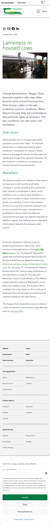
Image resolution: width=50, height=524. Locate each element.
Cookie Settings (8, 447)
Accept (25, 497)
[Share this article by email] (9, 29)
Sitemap (5, 435)
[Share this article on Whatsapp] (4, 29)
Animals (5, 348)
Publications (30, 377)
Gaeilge (28, 441)
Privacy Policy (18, 519)
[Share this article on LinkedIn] (17, 29)
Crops (28, 348)
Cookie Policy (7, 389)
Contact (28, 383)
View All (5, 418)
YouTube (5, 412)
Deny (25, 504)
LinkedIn (29, 412)
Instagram (6, 406)
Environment (7, 354)
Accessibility (7, 441)
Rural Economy (8, 360)
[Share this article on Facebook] (13, 29)
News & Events (8, 383)
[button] (46, 473)
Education (29, 360)
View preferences (25, 511)
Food (27, 354)
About (5, 377)
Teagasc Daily (16, 311)
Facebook (29, 406)
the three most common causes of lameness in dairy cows (25, 264)
